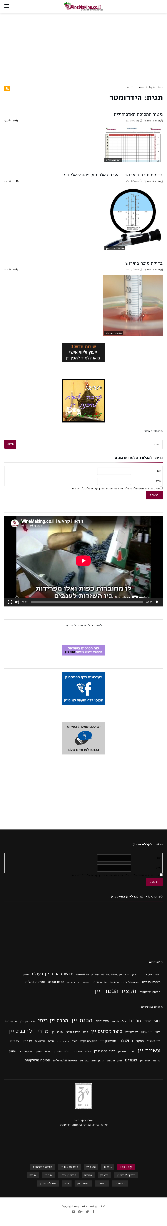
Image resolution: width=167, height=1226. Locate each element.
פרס (132, 1051)
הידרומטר (102, 1021)
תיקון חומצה (114, 1060)
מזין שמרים (153, 1041)
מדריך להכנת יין (28, 1031)
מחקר (140, 1041)
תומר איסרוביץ (152, 120)
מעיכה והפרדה (114, 333)
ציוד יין (122, 1051)
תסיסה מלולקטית (149, 992)
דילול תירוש (119, 1021)
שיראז (156, 1060)
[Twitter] (87, 1212)
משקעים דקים (88, 1041)
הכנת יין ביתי (53, 1020)
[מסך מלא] (10, 602)
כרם (85, 1032)
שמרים (131, 1060)
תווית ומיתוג (73, 982)
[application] (83, 561)
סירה (51, 1041)
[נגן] (157, 602)
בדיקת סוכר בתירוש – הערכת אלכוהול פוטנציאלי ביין (112, 175)
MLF (157, 1021)
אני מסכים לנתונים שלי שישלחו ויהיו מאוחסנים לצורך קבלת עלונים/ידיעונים (116, 488)
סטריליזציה (63, 1041)
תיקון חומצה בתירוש (92, 1060)
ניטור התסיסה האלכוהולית (138, 114)
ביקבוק (136, 974)
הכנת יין (81, 1020)
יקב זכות (79, 1120)
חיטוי (157, 1032)
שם (159, 471)
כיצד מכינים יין (106, 1031)
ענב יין (27, 1041)
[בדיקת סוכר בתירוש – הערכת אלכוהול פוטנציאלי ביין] (133, 219)
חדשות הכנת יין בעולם (52, 974)
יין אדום (146, 1031)
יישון (26, 974)
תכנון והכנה (56, 982)
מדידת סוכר (73, 1032)
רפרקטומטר (26, 1051)
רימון (39, 1051)
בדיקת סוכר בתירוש (144, 263)
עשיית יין (148, 1050)
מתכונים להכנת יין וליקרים (124, 982)
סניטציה (40, 1041)
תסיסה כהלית (113, 160)
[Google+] (80, 1212)
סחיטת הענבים (99, 982)
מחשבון (126, 1040)
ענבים (14, 1040)
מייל (158, 481)
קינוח (48, 1051)
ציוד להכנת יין (104, 1051)
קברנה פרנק (62, 1051)
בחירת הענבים (151, 974)
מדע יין (57, 1031)
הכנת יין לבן (27, 1021)
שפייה (85, 982)
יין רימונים (131, 1032)
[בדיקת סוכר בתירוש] (133, 305)
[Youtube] (73, 1212)
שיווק (12, 1051)
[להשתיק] (17, 602)
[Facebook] (93, 1212)
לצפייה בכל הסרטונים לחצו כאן (83, 625)
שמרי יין (145, 1060)
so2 (147, 1021)
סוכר (74, 1041)
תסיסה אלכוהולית (65, 1060)
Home (141, 87)
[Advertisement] (83, 46)
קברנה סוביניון (82, 1051)
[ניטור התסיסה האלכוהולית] (133, 144)
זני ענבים (11, 1021)
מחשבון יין (108, 1040)
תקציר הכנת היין (115, 248)
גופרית (135, 1020)
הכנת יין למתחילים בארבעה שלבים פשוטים (102, 974)
